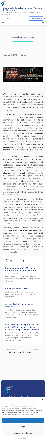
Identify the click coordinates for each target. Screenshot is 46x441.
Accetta (23, 420)
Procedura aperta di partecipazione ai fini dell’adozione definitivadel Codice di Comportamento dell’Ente (22, 327)
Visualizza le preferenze (23, 433)
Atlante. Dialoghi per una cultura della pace (20, 305)
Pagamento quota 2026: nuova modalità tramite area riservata (20, 269)
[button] (43, 399)
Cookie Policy (22, 438)
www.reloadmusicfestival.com (15, 159)
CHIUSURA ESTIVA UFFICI (17, 288)
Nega (23, 427)
